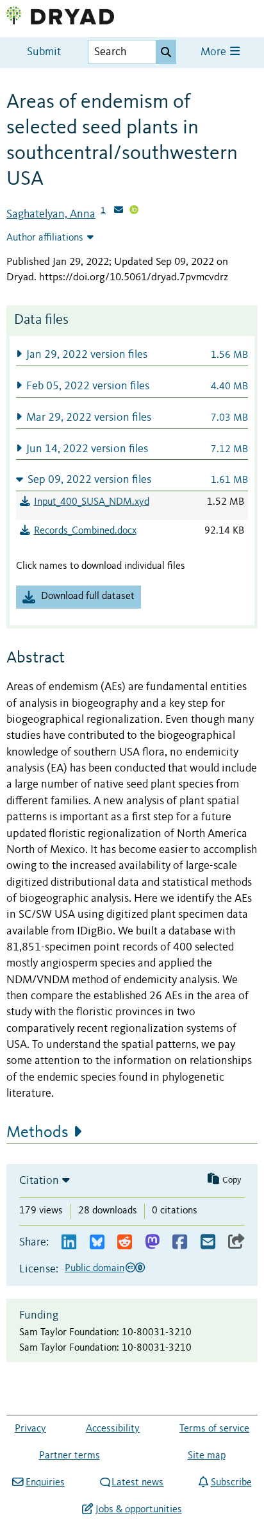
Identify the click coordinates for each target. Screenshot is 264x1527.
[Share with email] (208, 1242)
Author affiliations (44, 238)
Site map (207, 1456)
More (215, 52)
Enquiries (45, 1483)
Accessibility (113, 1429)
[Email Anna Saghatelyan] (118, 211)
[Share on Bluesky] (97, 1242)
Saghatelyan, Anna (50, 214)
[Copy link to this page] (236, 1242)
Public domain (94, 1268)
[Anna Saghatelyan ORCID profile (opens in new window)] (134, 211)
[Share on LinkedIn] (69, 1242)
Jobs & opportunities (138, 1510)
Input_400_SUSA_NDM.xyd (91, 502)
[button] (132, 354)
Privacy (30, 1429)
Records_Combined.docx (85, 531)
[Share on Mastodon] (152, 1242)
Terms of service (214, 1429)
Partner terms (69, 1456)
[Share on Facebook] (179, 1242)
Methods (37, 1132)
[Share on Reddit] (124, 1242)
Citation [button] (39, 1180)
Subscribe (231, 1483)
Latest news (137, 1483)
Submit (44, 52)
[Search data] (166, 52)
